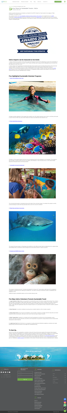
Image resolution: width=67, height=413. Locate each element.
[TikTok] (65, 408)
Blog (35, 1)
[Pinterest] (5, 372)
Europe (54, 381)
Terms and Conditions (38, 406)
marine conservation (18, 17)
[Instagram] (7, 372)
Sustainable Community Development (17, 165)
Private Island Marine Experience (16, 121)
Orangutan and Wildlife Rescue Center (17, 251)
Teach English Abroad (38, 392)
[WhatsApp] (65, 405)
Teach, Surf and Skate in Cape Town (16, 78)
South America (55, 382)
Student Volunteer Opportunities (39, 380)
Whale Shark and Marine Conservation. (17, 208)
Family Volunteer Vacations (38, 381)
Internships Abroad (37, 386)
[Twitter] (3, 372)
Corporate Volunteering (38, 405)
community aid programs (49, 335)
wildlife (52, 16)
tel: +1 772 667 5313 (7, 376)
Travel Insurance (37, 408)
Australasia (55, 377)
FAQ (31, 1)
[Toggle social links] (65, 411)
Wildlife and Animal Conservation (39, 373)
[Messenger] (65, 399)
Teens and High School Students (39, 383)
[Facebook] (1, 372)
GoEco (10, 6)
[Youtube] (9, 372)
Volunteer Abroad (15, 1)
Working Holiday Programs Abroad (40, 388)
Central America (55, 379)
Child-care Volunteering (38, 391)
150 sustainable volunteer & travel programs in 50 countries (30, 16)
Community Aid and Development (39, 389)
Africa (54, 373)
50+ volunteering (37, 384)
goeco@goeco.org (7, 374)
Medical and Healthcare (38, 378)
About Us (39, 1)
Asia (53, 375)
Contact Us (45, 1)
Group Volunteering (37, 403)
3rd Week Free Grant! (37, 372)
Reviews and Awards (37, 402)
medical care (39, 17)
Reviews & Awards (24, 1)
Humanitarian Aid (37, 377)
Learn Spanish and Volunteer (39, 394)
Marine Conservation (37, 375)
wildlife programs (20, 337)
